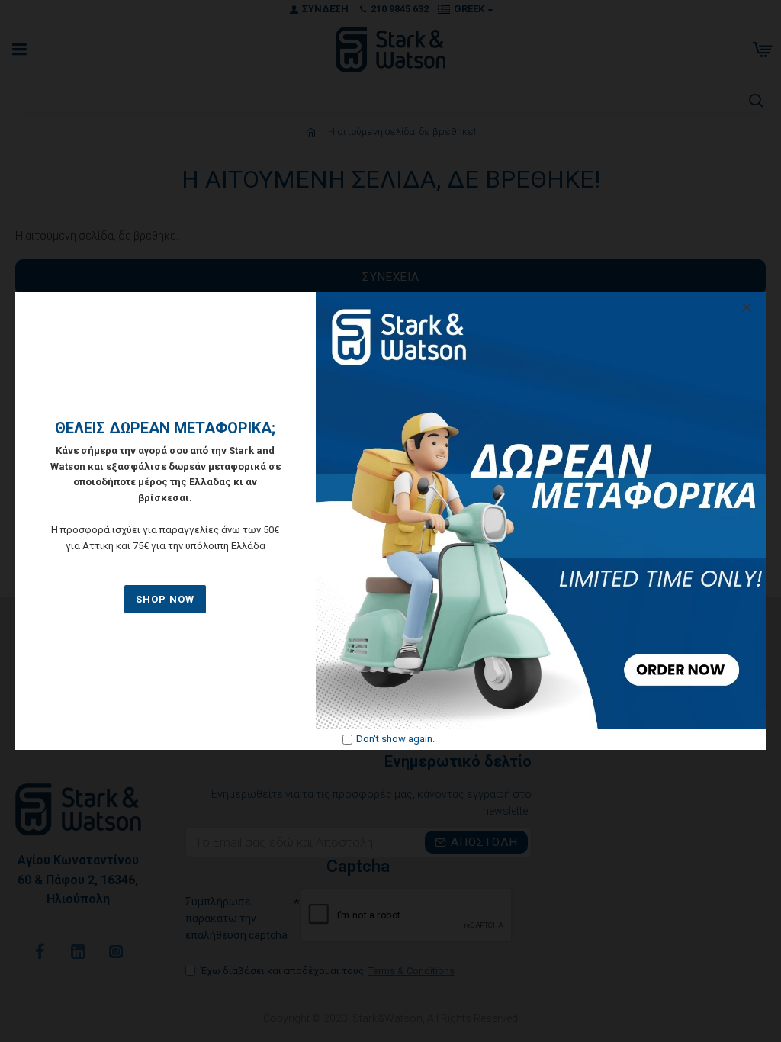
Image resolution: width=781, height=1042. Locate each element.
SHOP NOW (165, 599)
